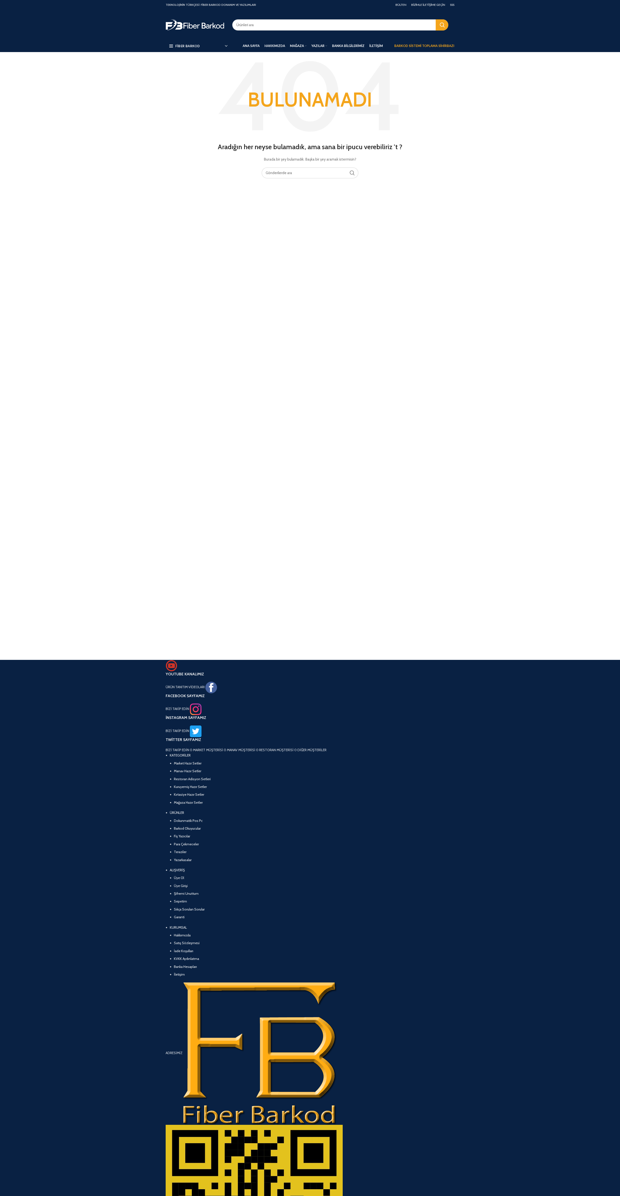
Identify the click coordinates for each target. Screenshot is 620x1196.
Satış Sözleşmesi (187, 943)
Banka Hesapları (185, 967)
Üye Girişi (181, 886)
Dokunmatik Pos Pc (188, 820)
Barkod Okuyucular (187, 828)
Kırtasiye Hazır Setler (189, 794)
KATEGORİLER (180, 755)
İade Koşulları (183, 951)
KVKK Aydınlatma (186, 959)
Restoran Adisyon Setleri (192, 779)
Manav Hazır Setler (187, 771)
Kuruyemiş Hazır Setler (190, 787)
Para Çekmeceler (186, 844)
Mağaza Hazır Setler (188, 802)
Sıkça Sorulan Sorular (189, 909)
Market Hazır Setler (188, 763)
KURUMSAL (178, 927)
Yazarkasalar (183, 860)
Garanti (179, 917)
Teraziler (180, 852)
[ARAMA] (442, 25)
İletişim (179, 974)
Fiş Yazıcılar (182, 836)
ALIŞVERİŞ (177, 870)
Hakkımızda (182, 935)
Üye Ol (179, 878)
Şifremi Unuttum (186, 893)
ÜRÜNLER (177, 812)
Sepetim (180, 901)
